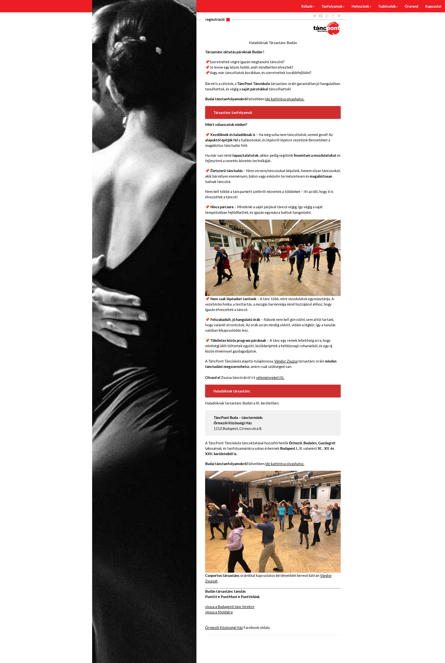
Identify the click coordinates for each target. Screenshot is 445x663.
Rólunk (307, 6)
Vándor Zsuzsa (286, 361)
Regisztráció (215, 19)
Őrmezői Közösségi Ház (224, 627)
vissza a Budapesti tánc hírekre (229, 606)
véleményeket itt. (270, 377)
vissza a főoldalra (219, 612)
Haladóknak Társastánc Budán (273, 42)
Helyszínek (361, 6)
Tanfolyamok (333, 6)
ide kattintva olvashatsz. (284, 99)
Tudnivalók (388, 6)
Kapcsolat (433, 6)
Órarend (411, 6)
